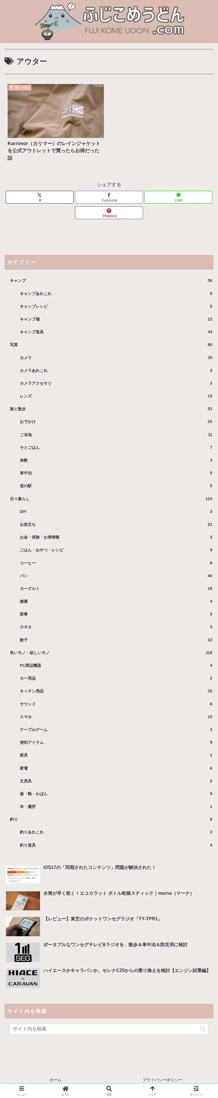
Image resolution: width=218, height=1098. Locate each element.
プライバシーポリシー (162, 1080)
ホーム (56, 1080)
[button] (203, 1029)
